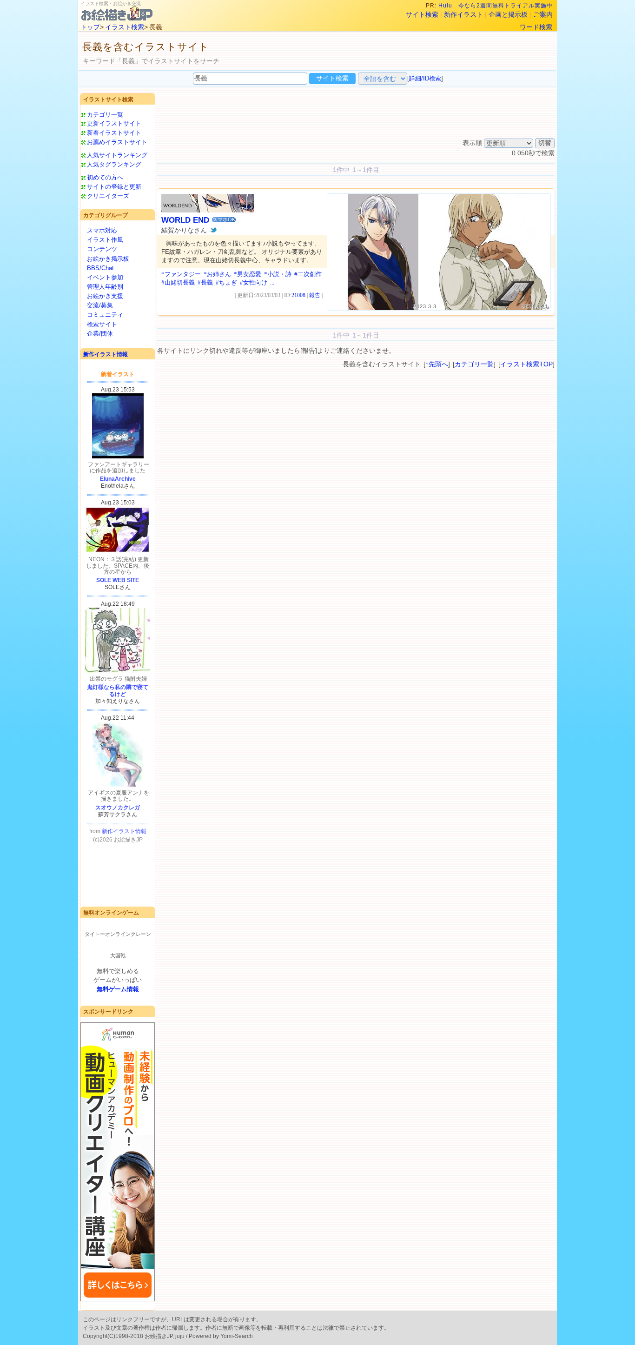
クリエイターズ (108, 195)
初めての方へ (105, 177)
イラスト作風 (105, 239)
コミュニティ (105, 314)
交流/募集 (100, 305)
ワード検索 (536, 27)
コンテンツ (102, 248)
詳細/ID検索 (425, 78)
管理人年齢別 (105, 286)
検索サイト (102, 324)
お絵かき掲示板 (108, 258)
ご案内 (543, 14)
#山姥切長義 (178, 282)
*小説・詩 (277, 274)
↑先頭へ (436, 364)
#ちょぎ (226, 282)
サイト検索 (422, 14)
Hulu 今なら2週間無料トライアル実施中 (495, 5)
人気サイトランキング (117, 155)
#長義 (205, 282)
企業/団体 (100, 333)
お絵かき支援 (105, 295)
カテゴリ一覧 (105, 114)
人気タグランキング (114, 164)
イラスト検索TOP (526, 364)
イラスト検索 (124, 27)
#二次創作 (308, 274)
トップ (90, 27)
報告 (314, 295)
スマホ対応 (102, 230)
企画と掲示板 (508, 14)
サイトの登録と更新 (114, 186)
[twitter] (213, 230)
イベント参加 (105, 277)
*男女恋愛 (247, 274)
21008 (298, 295)
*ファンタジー (181, 274)
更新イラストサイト (114, 123)
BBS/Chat (100, 268)
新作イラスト (463, 14)
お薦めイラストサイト (117, 142)
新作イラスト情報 (105, 354)
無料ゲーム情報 (118, 989)
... (272, 282)
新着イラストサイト (114, 132)
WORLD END (185, 220)
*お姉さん (217, 274)
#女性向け (253, 282)
